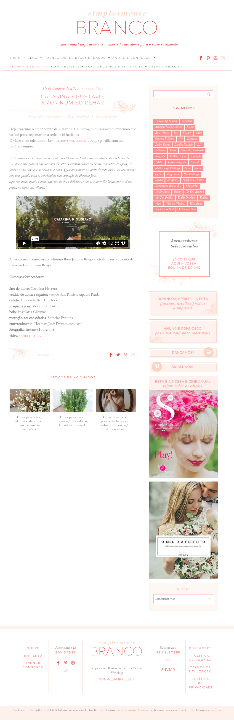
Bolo (175, 132)
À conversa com (186, 209)
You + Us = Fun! (164, 209)
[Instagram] (223, 58)
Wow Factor (196, 203)
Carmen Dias (213, 710)
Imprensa (33, 655)
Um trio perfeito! (164, 197)
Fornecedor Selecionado (44, 116)
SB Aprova (172, 180)
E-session (160, 150)
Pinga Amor (173, 174)
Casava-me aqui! (165, 66)
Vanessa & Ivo (106, 116)
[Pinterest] (208, 58)
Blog (33, 57)
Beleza (190, 126)
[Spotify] (215, 58)
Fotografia (160, 156)
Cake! (199, 132)
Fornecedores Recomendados (75, 57)
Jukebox (159, 162)
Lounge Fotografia (177, 162)
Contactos (200, 648)
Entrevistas (67, 66)
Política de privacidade (201, 683)
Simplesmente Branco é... (168, 185)
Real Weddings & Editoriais (114, 66)
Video (158, 203)
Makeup (195, 162)
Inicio (15, 57)
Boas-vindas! (162, 132)
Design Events (162, 144)
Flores (173, 150)
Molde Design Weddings (167, 168)
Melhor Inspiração (28, 66)
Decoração (192, 138)
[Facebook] (201, 58)
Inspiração (195, 156)
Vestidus (204, 197)
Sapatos (159, 180)
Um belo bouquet (194, 191)
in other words (178, 156)
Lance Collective (126, 710)
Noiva (187, 168)
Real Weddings (78, 116)
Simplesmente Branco (193, 180)
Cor (181, 138)
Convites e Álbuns (164, 138)
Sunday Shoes (162, 191)
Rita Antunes (173, 710)
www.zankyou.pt (117, 679)
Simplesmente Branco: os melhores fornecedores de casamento (117, 22)
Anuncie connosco (131, 57)
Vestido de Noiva (186, 197)
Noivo (198, 168)
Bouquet (187, 132)
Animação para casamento (168, 126)
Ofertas (158, 174)
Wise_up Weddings (175, 203)
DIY (199, 144)
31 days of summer (166, 121)
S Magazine (192, 185)
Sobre (33, 648)
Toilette (177, 191)
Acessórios (187, 121)
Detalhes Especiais (183, 144)
